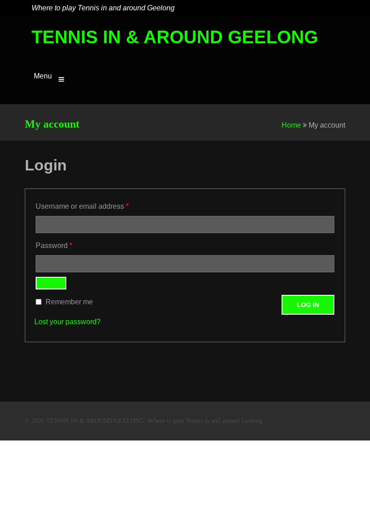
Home (291, 125)
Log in (308, 304)
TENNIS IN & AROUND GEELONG (175, 37)
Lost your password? (67, 322)
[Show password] (51, 283)
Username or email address (82, 206)
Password (54, 245)
